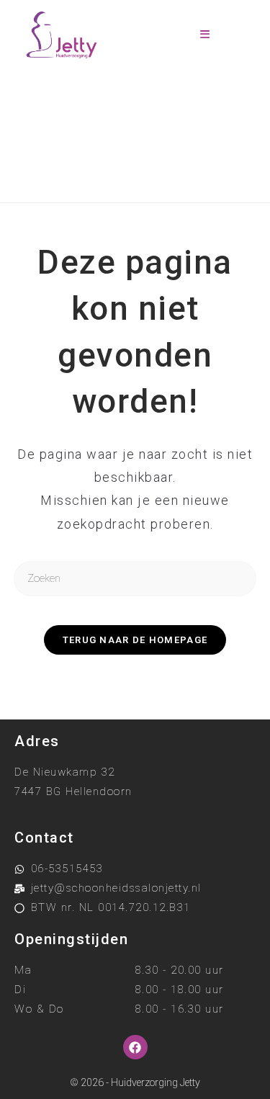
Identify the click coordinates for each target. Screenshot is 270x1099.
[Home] (77, 166)
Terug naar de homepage (135, 639)
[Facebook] (135, 1047)
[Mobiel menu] (205, 35)
